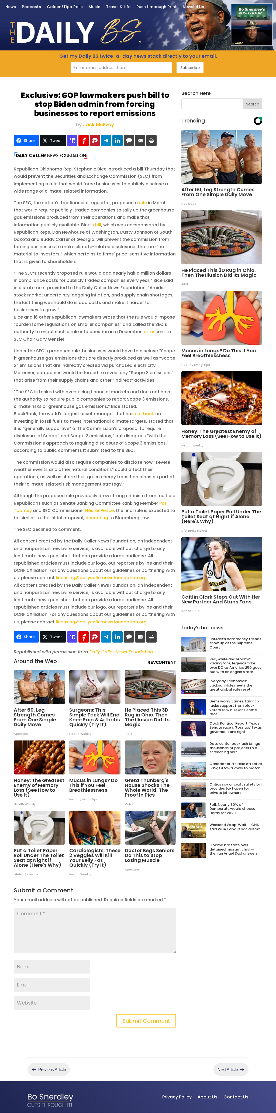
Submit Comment (146, 1021)
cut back (144, 414)
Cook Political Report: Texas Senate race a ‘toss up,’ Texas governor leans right (235, 727)
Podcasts (31, 7)
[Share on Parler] (95, 140)
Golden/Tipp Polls (65, 7)
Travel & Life (118, 7)
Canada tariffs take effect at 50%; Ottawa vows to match (235, 766)
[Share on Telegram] (106, 140)
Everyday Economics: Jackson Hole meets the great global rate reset (230, 685)
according (96, 518)
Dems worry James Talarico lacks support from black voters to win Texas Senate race (234, 707)
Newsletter (194, 7)
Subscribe (190, 67)
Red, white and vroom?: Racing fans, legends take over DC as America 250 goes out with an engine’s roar (235, 665)
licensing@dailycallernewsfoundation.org (101, 578)
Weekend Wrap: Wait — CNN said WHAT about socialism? (234, 827)
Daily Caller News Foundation (121, 652)
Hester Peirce (99, 510)
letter (148, 332)
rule (143, 203)
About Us (208, 1097)
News (10, 7)
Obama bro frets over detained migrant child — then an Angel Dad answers (233, 849)
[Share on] (129, 140)
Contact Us (236, 1097)
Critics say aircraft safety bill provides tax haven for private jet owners (235, 788)
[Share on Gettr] (83, 140)
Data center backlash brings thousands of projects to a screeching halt (234, 747)
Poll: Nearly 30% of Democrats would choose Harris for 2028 (232, 808)
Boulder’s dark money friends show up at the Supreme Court (235, 643)
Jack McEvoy (98, 124)
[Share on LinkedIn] (117, 140)
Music (94, 7)
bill (98, 225)
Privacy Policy (177, 1097)
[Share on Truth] (72, 140)
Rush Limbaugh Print (156, 7)
